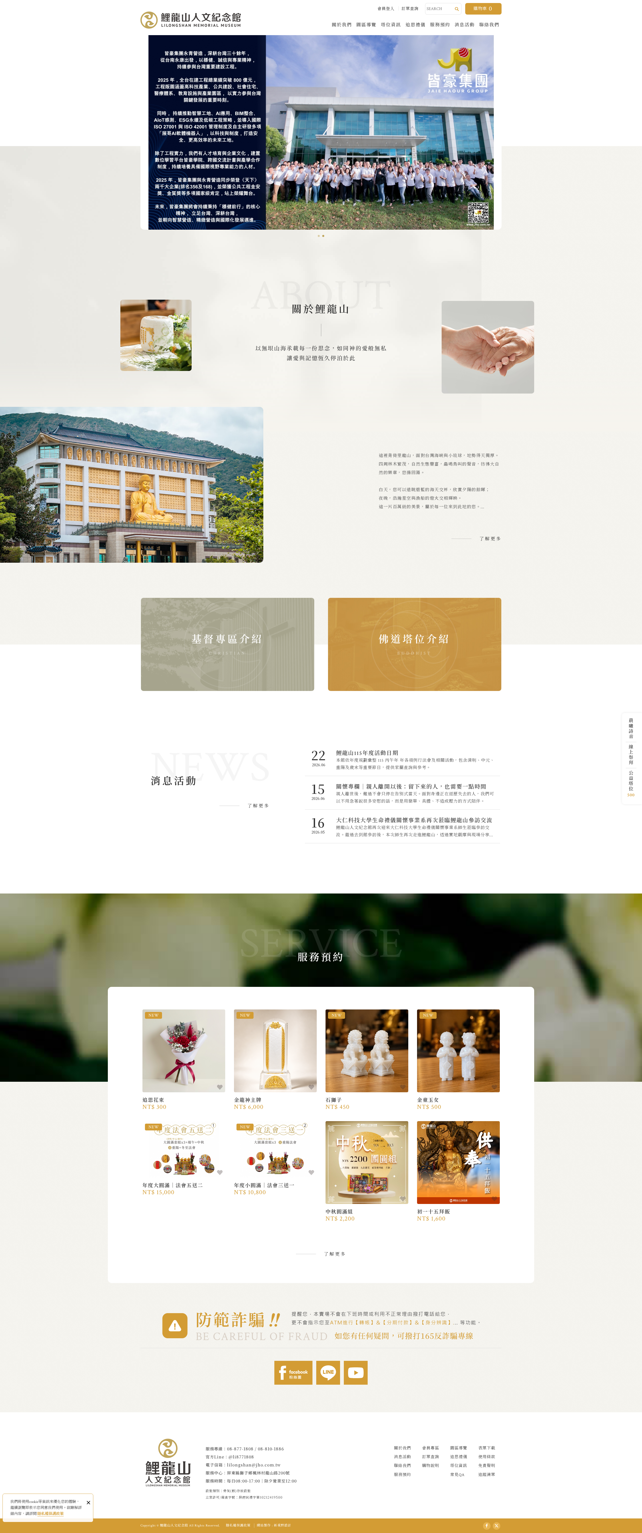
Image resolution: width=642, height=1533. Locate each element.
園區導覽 (366, 24)
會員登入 (385, 9)
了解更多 (490, 539)
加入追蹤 (220, 1087)
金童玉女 (458, 1101)
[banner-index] (321, 132)
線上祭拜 (630, 754)
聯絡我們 (489, 24)
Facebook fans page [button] (293, 1373)
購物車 (482, 9)
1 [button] (319, 236)
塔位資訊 (391, 24)
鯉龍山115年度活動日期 (402, 759)
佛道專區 (414, 644)
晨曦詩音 (630, 728)
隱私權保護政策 (50, 1513)
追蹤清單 (486, 1475)
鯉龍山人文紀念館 (190, 20)
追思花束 (183, 1101)
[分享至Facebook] (487, 1526)
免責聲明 (486, 1465)
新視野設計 (282, 1525)
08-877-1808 (240, 1449)
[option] (321, 132)
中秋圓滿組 (367, 1213)
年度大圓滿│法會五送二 (183, 1187)
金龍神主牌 (275, 1101)
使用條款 (486, 1457)
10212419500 (271, 1497)
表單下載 (486, 1448)
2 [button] (323, 236)
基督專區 (227, 644)
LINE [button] (328, 1373)
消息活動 (465, 24)
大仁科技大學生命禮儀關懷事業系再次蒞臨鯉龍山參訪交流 (402, 826)
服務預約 (440, 24)
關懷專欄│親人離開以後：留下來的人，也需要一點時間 (402, 792)
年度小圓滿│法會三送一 (275, 1187)
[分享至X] (496, 1526)
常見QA (457, 1475)
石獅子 (367, 1101)
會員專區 (430, 1448)
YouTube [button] (356, 1373)
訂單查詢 (410, 9)
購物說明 (430, 1465)
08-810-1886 (271, 1449)
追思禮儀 (416, 24)
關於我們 (342, 24)
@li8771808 (241, 1457)
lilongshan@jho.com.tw (254, 1465)
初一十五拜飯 (458, 1213)
